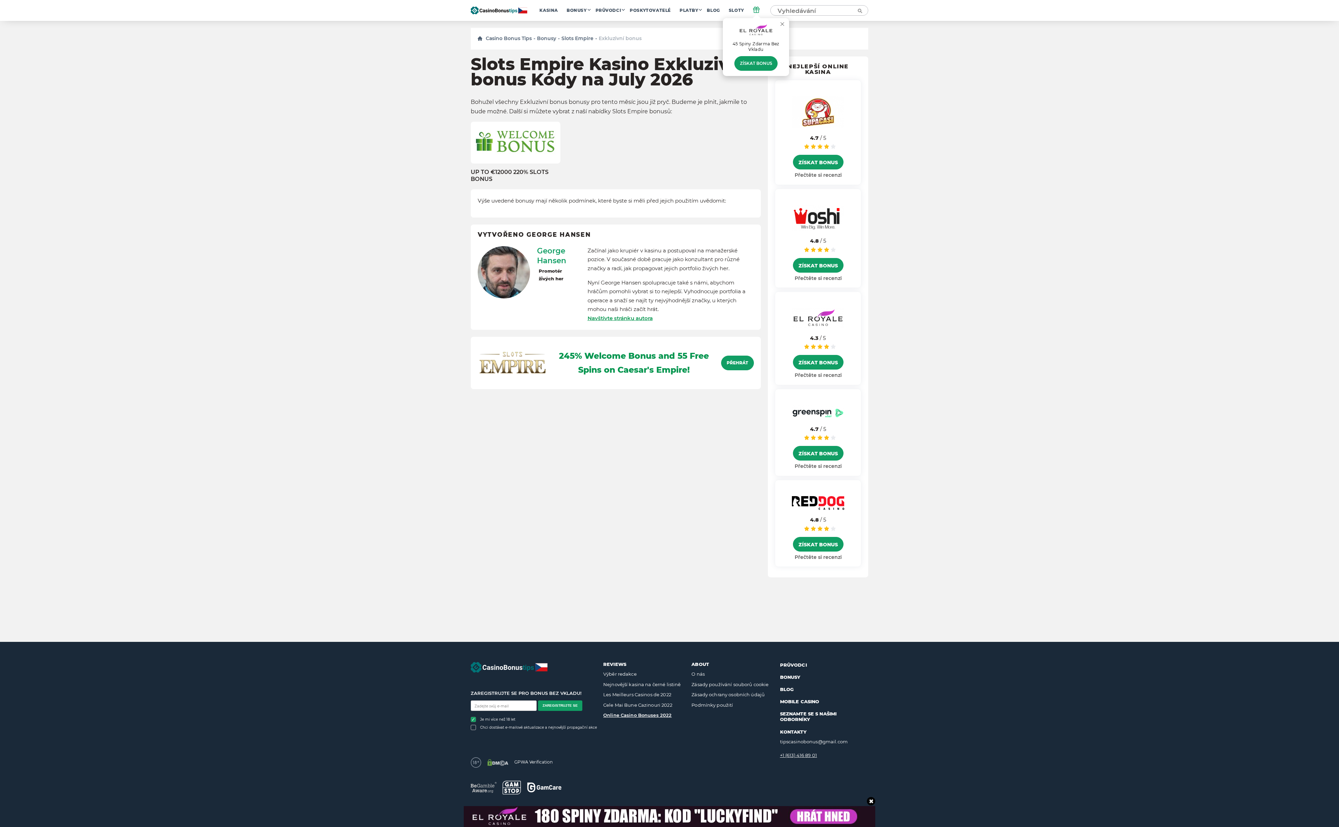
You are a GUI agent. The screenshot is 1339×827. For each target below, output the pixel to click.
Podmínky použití (712, 705)
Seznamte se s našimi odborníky (808, 716)
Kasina (548, 10)
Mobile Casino (799, 701)
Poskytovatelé (650, 10)
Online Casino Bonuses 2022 (637, 715)
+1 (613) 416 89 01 (798, 755)
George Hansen (551, 255)
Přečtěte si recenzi (818, 175)
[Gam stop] (511, 788)
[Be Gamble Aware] (484, 787)
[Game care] (544, 787)
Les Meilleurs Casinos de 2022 (637, 694)
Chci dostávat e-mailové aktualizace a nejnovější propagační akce (538, 727)
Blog (713, 10)
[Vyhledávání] (859, 10)
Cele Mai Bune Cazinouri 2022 (637, 705)
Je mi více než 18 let (497, 719)
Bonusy (577, 10)
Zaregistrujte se (560, 705)
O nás (698, 674)
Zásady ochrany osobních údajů (728, 694)
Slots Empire (577, 38)
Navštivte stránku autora (620, 318)
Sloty (736, 10)
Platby (689, 10)
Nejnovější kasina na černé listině (642, 684)
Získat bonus (756, 63)
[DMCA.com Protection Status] (497, 762)
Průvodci (608, 10)
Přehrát (737, 363)
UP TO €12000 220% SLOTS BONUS (510, 175)
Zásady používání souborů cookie (730, 684)
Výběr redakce (620, 674)
